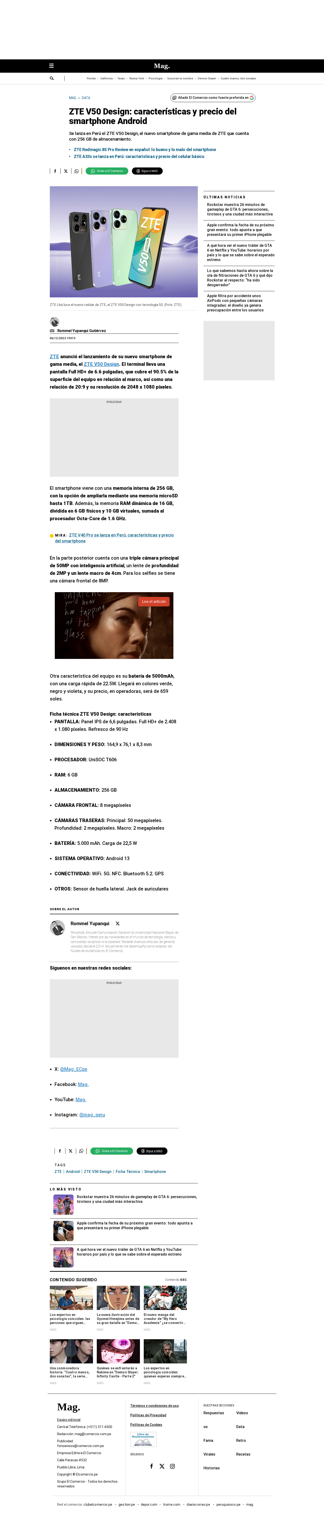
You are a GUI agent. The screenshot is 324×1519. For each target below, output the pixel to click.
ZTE (58, 1171)
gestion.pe (127, 1504)
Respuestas (214, 1413)
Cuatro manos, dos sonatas (238, 78)
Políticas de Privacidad (148, 1415)
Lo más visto (66, 1189)
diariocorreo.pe (199, 1504)
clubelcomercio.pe (98, 1504)
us (206, 1426)
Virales (209, 1454)
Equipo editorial (68, 1420)
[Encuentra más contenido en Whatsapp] (76, 171)
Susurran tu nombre (180, 78)
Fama (208, 1440)
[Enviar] (52, 78)
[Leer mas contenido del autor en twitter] (117, 923)
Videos (242, 1413)
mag (249, 1504)
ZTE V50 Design (97, 1171)
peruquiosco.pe (229, 1504)
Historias (212, 1468)
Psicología (155, 78)
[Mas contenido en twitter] (162, 1466)
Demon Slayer (207, 78)
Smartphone (155, 1171)
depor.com (149, 1504)
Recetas (243, 1454)
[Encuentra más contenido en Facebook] (55, 171)
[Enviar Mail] (53, 331)
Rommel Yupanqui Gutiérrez (81, 331)
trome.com (172, 1504)
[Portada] (68, 1415)
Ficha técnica (128, 1171)
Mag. (83, 1084)
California (106, 78)
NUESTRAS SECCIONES (219, 1405)
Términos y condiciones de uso (154, 1406)
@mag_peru (92, 1115)
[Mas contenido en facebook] (151, 1466)
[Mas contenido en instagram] (172, 1466)
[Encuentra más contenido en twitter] (65, 171)
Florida (91, 78)
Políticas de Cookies (146, 1425)
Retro (241, 1440)
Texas (121, 78)
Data (240, 1426)
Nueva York (137, 78)
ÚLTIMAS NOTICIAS (225, 197)
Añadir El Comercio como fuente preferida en (213, 98)
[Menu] (53, 66)
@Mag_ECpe (73, 1069)
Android (73, 1171)
